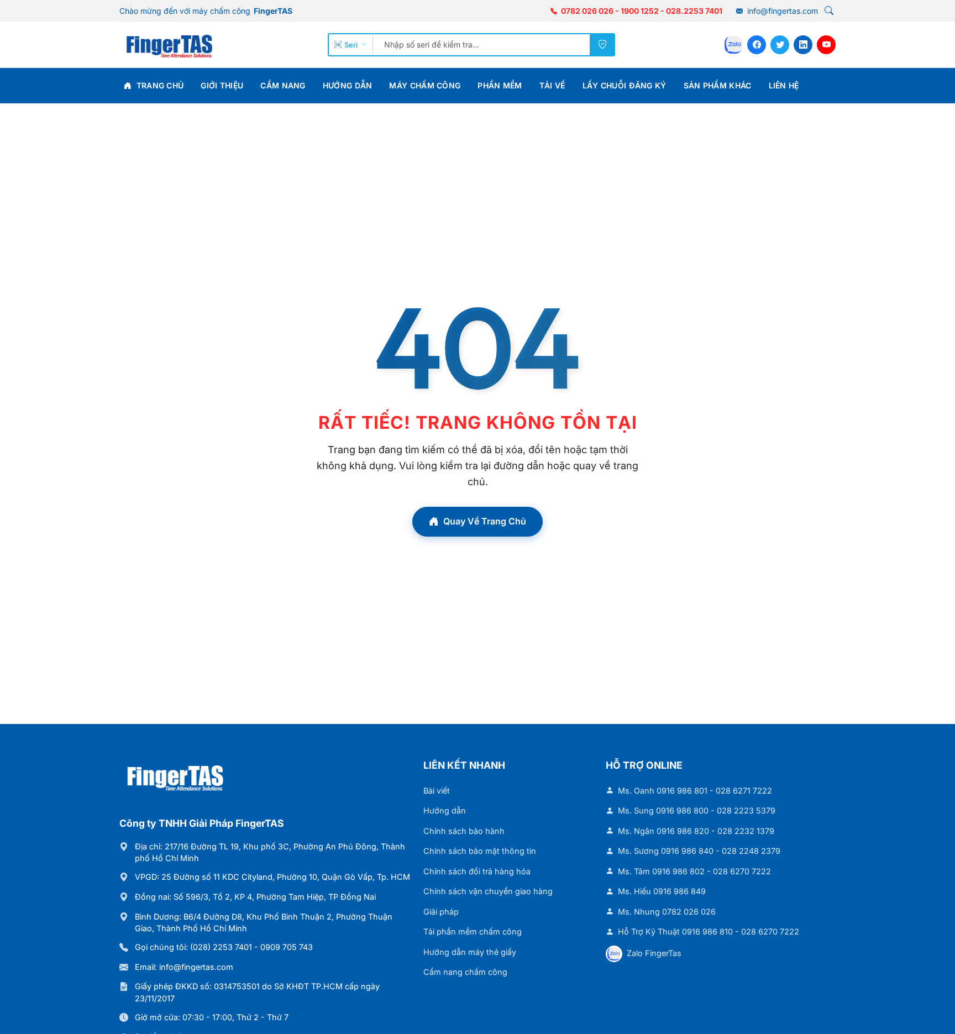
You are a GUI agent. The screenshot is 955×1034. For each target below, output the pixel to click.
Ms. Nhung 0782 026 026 (667, 911)
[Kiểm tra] (602, 44)
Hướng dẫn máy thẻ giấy (469, 952)
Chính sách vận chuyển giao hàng (488, 891)
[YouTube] (826, 44)
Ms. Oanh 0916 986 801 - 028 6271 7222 (695, 790)
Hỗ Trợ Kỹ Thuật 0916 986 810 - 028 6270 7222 (708, 931)
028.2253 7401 (694, 10)
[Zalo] (733, 44)
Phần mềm (500, 85)
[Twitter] (779, 44)
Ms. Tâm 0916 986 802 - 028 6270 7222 (694, 871)
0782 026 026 (587, 10)
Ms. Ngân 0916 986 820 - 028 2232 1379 (696, 831)
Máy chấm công (424, 85)
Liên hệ (784, 85)
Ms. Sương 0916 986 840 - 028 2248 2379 (699, 850)
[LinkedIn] (803, 44)
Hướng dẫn (347, 85)
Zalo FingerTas (654, 953)
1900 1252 (640, 10)
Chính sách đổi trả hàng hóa (477, 871)
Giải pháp (441, 911)
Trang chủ (158, 85)
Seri (351, 44)
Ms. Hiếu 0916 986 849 (662, 891)
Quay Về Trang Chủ (484, 521)
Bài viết (436, 790)
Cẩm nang (282, 85)
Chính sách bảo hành (464, 831)
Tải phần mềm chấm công (472, 931)
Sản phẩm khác (718, 85)
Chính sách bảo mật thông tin (479, 850)
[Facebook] (756, 44)
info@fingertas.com (781, 10)
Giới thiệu (222, 85)
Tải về (552, 85)
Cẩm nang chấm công (465, 972)
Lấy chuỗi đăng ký (625, 85)
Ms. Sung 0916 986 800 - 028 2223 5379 (696, 810)
